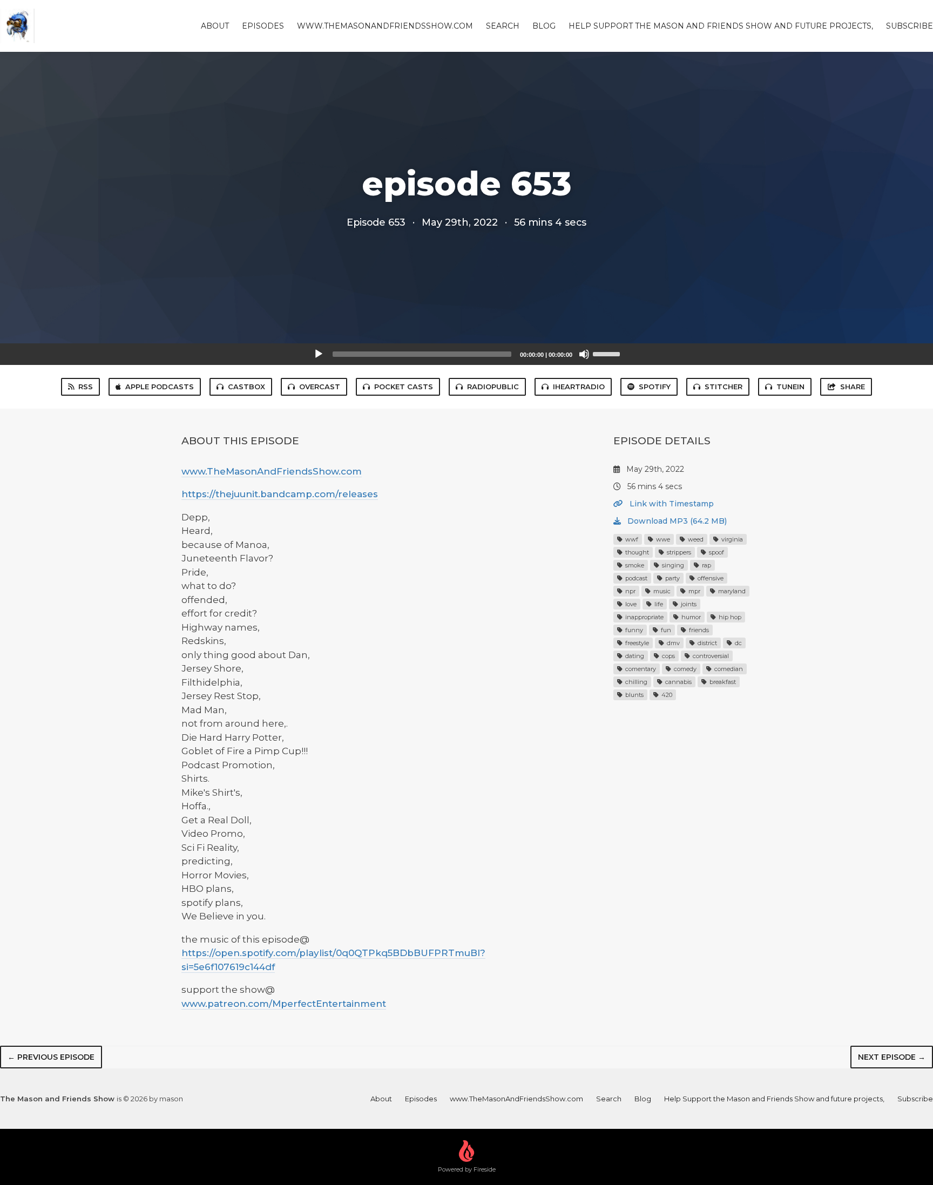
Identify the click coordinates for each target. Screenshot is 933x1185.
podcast (635, 578)
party (672, 578)
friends (698, 630)
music (661, 591)
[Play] (318, 354)
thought (636, 552)
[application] (466, 354)
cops (667, 656)
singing (672, 565)
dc (737, 643)
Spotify (655, 386)
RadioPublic (493, 386)
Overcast (319, 386)
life (658, 604)
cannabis (678, 682)
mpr (693, 591)
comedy (684, 669)
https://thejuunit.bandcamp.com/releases (279, 494)
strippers (678, 552)
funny (633, 630)
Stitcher (723, 386)
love (630, 604)
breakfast (722, 682)
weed (695, 539)
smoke (634, 565)
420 (666, 695)
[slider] (608, 353)
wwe (662, 539)
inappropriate (644, 617)
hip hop (729, 617)
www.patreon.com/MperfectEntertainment (283, 1003)
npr (629, 591)
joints (688, 604)
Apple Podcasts (159, 386)
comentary (640, 669)
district (706, 643)
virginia (731, 539)
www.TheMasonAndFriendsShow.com (385, 26)
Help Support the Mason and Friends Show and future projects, (721, 26)
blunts (634, 695)
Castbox (246, 386)
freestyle (636, 643)
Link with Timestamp (670, 504)
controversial (710, 656)
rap (705, 565)
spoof (715, 552)
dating (634, 656)
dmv (672, 643)
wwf (631, 539)
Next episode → (891, 1057)
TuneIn (790, 386)
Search (502, 26)
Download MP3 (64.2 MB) (676, 521)
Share (852, 386)
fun (665, 630)
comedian (728, 669)
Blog (544, 26)
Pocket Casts (403, 386)
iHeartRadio (579, 386)
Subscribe (909, 26)
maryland (731, 591)
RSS (85, 386)
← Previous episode (51, 1057)
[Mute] (584, 354)
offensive (710, 578)
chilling (635, 682)
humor (690, 617)
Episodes (263, 26)
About (215, 26)
